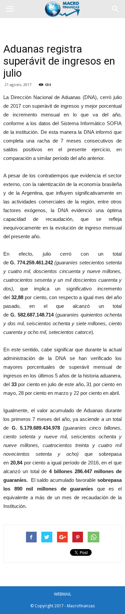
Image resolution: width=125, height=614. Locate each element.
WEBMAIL (62, 594)
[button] (115, 9)
